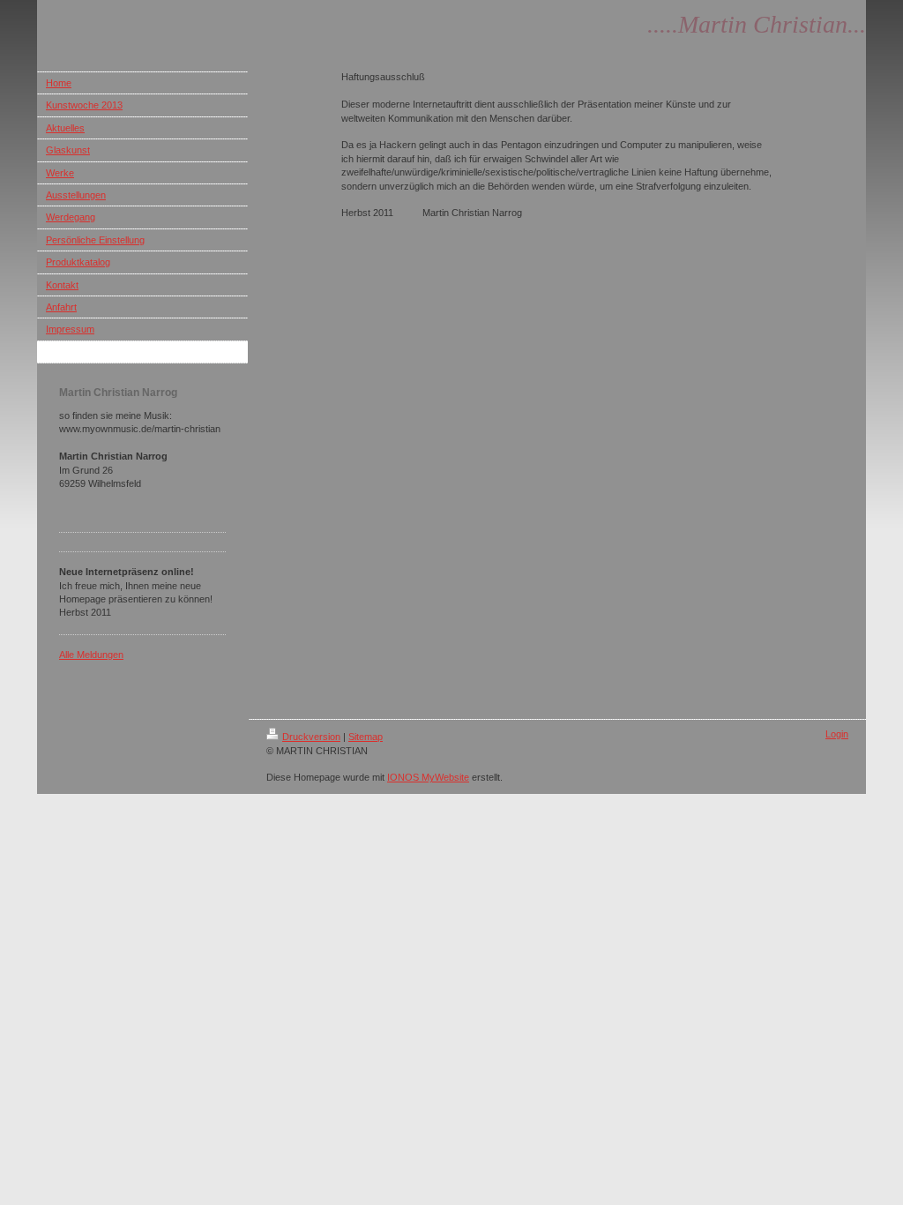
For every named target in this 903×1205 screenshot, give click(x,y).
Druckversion (311, 736)
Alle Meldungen (91, 654)
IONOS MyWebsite (428, 777)
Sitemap (365, 736)
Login (836, 734)
